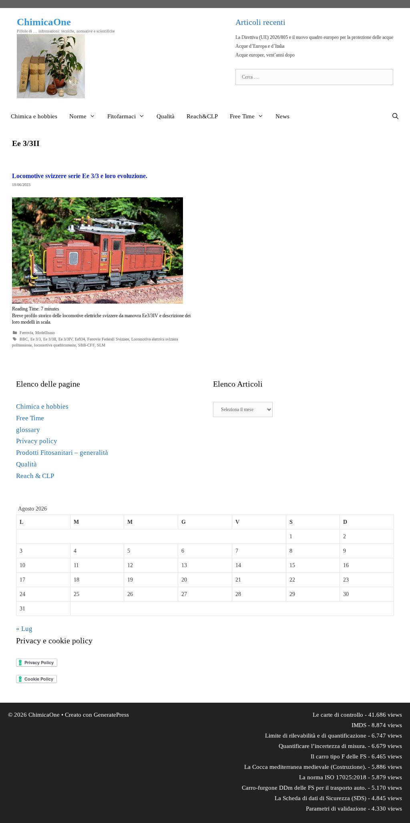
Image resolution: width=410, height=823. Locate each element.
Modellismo (45, 332)
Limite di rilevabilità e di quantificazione (315, 735)
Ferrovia (26, 332)
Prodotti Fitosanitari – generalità (62, 452)
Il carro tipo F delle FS (338, 756)
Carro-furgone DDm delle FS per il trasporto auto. (304, 787)
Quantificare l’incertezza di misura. (322, 746)
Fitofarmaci (121, 116)
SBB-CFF (86, 345)
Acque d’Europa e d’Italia (259, 46)
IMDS (359, 725)
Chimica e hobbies (34, 116)
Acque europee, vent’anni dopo (265, 55)
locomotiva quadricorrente (55, 345)
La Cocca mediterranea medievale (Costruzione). (305, 767)
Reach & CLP (35, 476)
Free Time (242, 116)
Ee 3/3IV (65, 339)
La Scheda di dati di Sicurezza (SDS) (320, 798)
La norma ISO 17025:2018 (332, 777)
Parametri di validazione (336, 808)
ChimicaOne (44, 21)
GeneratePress (111, 715)
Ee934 (80, 339)
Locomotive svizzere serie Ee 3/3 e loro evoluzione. (79, 175)
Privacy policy (36, 441)
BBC (24, 339)
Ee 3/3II (49, 339)
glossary (28, 430)
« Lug (24, 628)
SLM (101, 345)
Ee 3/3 (35, 339)
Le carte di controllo (338, 715)
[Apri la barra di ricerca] (395, 116)
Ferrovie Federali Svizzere (108, 339)
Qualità (166, 116)
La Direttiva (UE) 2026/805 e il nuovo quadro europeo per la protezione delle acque (314, 37)
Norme (77, 116)
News (282, 116)
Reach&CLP (202, 116)
